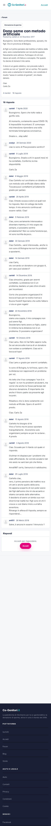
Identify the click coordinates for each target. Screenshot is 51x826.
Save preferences (11, 149)
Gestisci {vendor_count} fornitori (20, 124)
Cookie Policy (10, 156)
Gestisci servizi (11, 118)
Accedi (44, 178)
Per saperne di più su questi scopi (20, 130)
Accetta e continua (12, 138)
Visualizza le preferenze (14, 144)
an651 (12, 694)
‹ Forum (4, 191)
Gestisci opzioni (11, 112)
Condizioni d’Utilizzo (14, 168)
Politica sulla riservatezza (16, 162)
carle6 (14, 210)
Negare (30, 138)
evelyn (12, 316)
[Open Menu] (4, 178)
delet (11, 350)
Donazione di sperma (12, 199)
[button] (25, 41)
